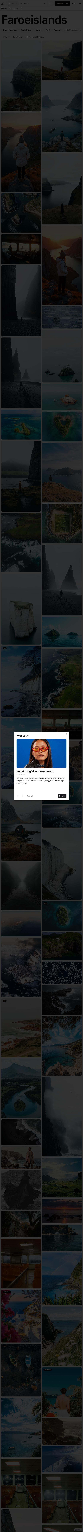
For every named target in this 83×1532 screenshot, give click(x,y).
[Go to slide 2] (39, 765)
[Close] (67, 734)
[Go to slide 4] (43, 765)
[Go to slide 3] (41, 765)
